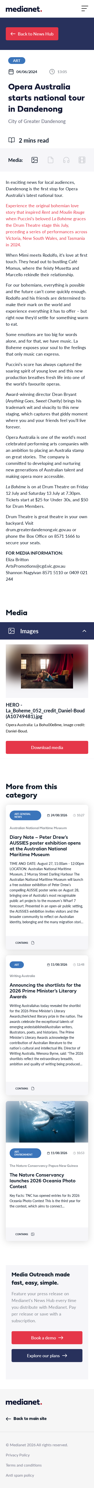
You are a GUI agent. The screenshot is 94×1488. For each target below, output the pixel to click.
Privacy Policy (18, 1455)
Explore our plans (43, 1355)
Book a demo (43, 1338)
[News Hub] (24, 9)
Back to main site (30, 1419)
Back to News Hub (36, 34)
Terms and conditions (24, 1465)
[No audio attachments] (66, 160)
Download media (47, 747)
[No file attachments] (50, 160)
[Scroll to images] (35, 160)
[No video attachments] (82, 160)
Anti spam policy (20, 1475)
